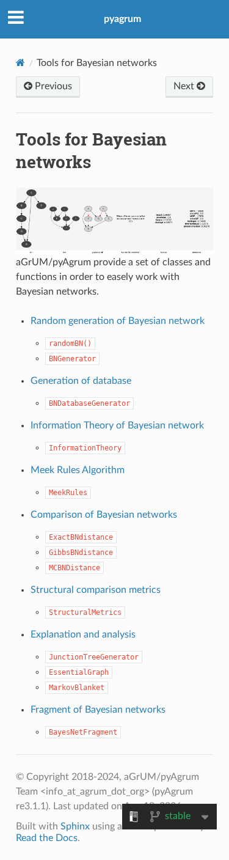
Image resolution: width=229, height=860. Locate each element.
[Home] (20, 62)
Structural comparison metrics (96, 590)
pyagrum (122, 19)
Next (185, 86)
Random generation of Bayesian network (118, 321)
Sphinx (75, 826)
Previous (52, 86)
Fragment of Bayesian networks (98, 710)
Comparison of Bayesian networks (104, 515)
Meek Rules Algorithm (78, 470)
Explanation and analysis (83, 634)
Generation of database (81, 381)
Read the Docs (47, 838)
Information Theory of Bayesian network (117, 425)
